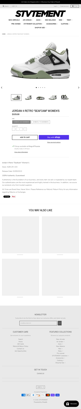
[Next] (78, 87)
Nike (59, 349)
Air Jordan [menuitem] (27, 20)
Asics (59, 344)
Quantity (15, 126)
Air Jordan (60, 342)
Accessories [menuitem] (51, 24)
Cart (75, 6)
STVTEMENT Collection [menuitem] (33, 24)
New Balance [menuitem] (50, 20)
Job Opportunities (20, 351)
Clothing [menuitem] (64, 24)
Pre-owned (60, 353)
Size (13, 118)
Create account (64, 6)
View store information (21, 152)
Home (3, 34)
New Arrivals (60, 339)
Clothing (60, 360)
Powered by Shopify (40, 402)
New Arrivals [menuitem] (14, 20)
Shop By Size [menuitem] (40, 28)
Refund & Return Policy (20, 346)
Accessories (60, 358)
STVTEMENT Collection (60, 356)
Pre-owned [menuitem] (15, 24)
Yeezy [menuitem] (69, 20)
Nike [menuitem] (60, 20)
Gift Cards (20, 344)
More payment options (54, 142)
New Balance (60, 346)
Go (60, 323)
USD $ (14, 6)
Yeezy (60, 351)
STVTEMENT (43, 400)
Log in (55, 6)
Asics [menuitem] (38, 20)
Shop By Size (59, 363)
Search (20, 339)
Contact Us (20, 349)
